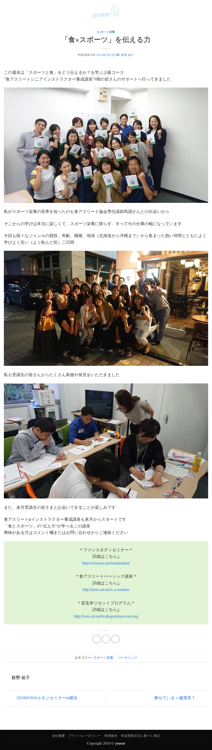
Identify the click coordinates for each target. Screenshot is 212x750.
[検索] (197, 11)
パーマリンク (127, 657)
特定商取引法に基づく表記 (140, 735)
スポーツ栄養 (106, 32)
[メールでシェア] (115, 639)
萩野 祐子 (127, 55)
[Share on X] (106, 639)
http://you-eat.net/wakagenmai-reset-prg (106, 616)
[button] (7, 11)
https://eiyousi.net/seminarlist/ (106, 563)
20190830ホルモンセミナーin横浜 (47, 697)
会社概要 (58, 735)
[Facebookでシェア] (96, 639)
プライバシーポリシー (85, 735)
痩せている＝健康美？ (175, 697)
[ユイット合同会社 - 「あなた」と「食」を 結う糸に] (106, 11)
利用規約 (110, 735)
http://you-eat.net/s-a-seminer (106, 589)
